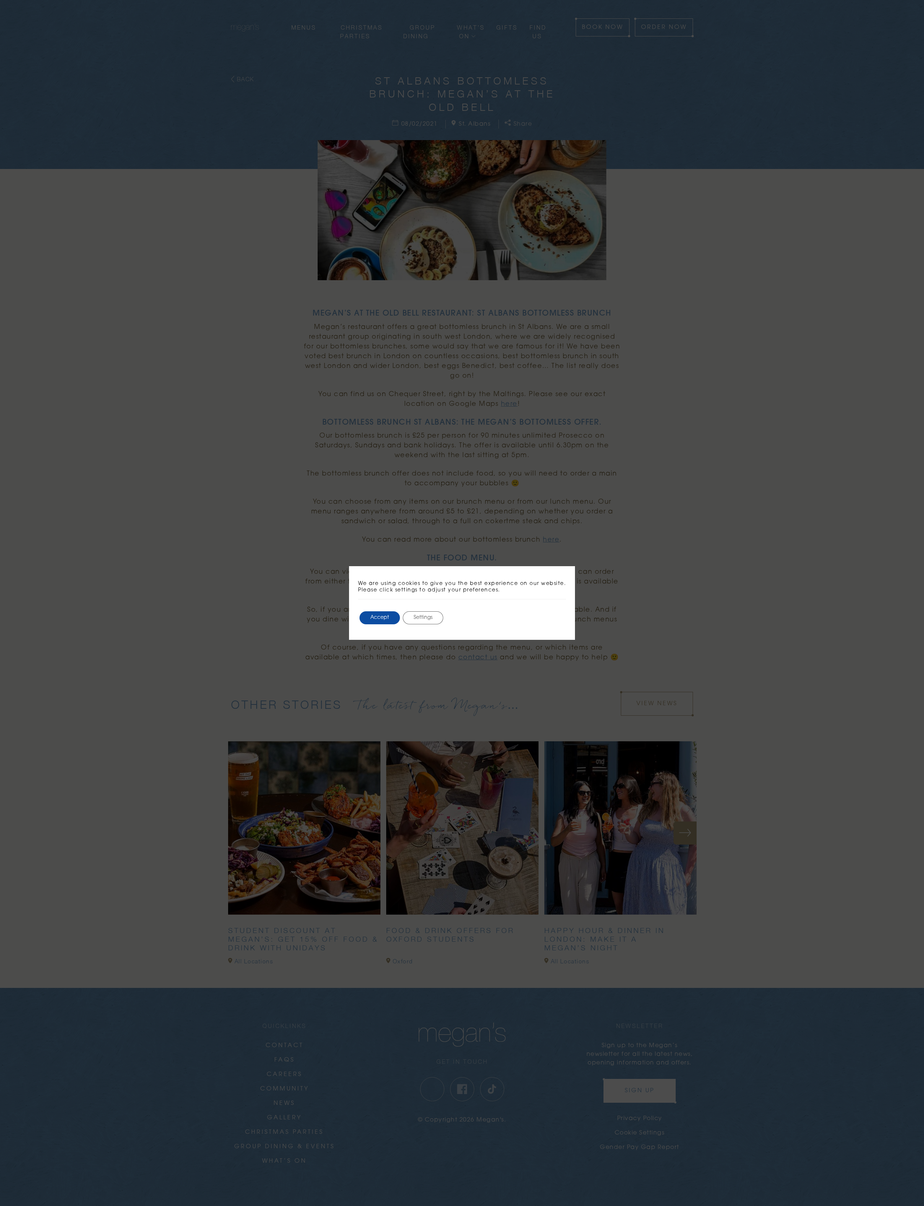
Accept (379, 617)
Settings (423, 617)
